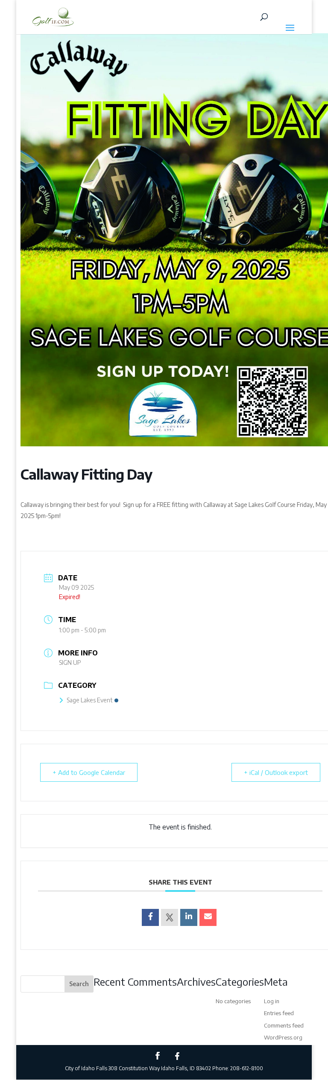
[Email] (208, 917)
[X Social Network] (169, 917)
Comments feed (284, 1025)
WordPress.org (283, 1037)
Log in (271, 1001)
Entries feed (279, 1013)
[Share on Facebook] (150, 917)
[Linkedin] (188, 917)
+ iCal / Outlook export (276, 772)
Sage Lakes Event (90, 700)
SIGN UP (70, 662)
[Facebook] (177, 1056)
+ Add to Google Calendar (89, 772)
